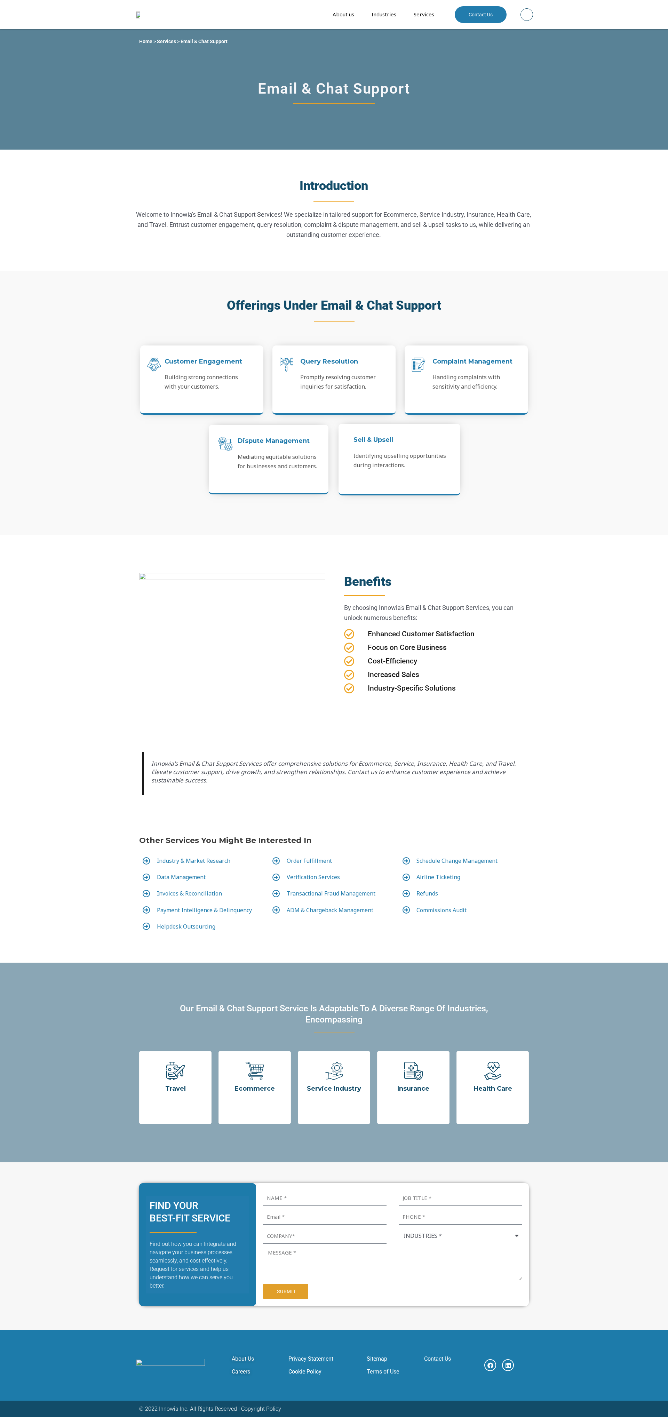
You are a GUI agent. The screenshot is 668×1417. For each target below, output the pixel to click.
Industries (384, 14)
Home (145, 41)
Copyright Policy (261, 1409)
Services (424, 14)
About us (343, 14)
